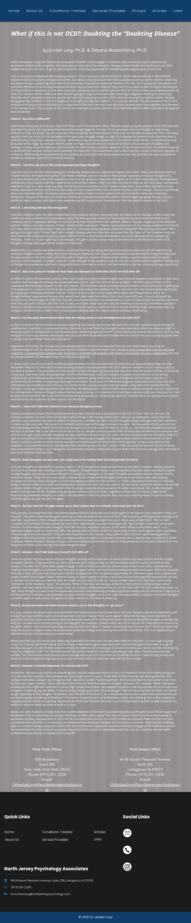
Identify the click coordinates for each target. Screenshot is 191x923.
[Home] (127, 833)
